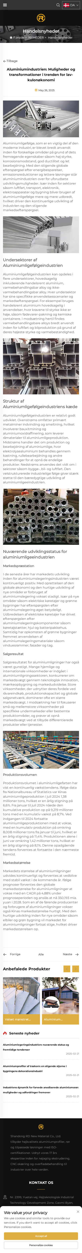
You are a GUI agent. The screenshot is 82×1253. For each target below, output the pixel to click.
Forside (18, 37)
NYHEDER (36, 37)
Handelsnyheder (60, 37)
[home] (41, 17)
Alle (41, 954)
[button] (66, 969)
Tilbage (12, 61)
